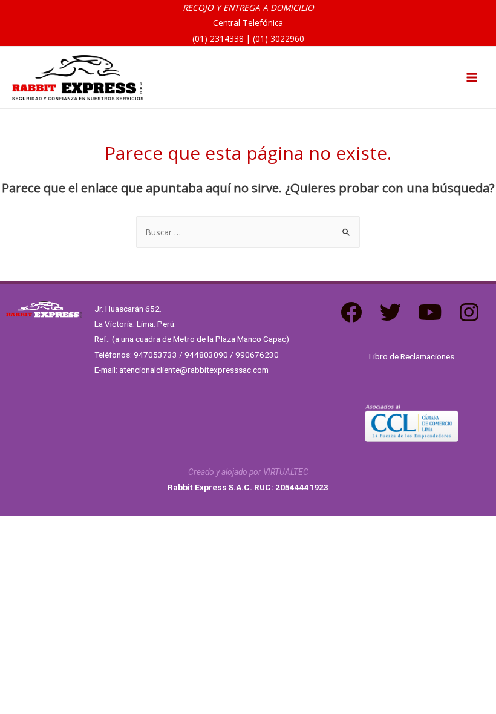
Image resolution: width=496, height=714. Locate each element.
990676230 (257, 354)
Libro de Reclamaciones (411, 356)
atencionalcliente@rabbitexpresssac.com (194, 370)
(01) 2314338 (218, 38)
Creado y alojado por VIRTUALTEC (248, 472)
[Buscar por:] (248, 232)
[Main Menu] (472, 77)
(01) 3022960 (278, 38)
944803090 (206, 354)
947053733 (155, 354)
